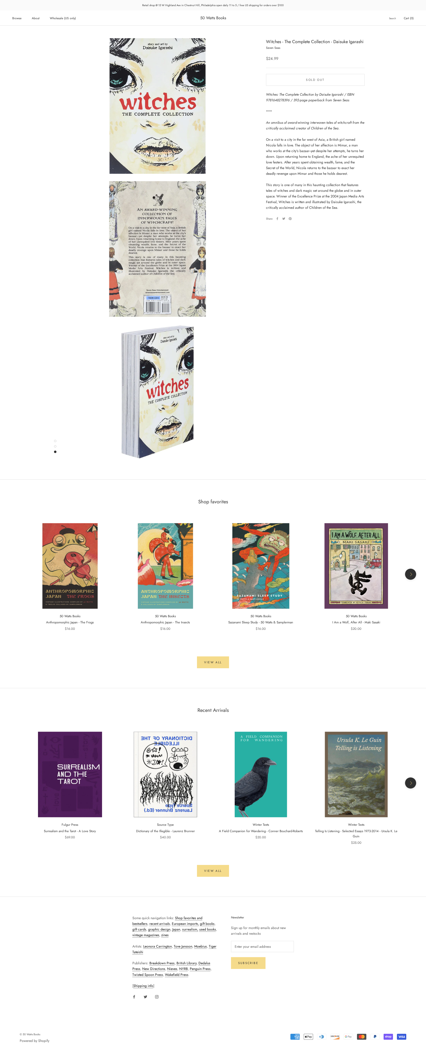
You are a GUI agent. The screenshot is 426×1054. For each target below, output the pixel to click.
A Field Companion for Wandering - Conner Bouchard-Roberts (261, 831)
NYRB (183, 968)
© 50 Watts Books (30, 1034)
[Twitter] (283, 218)
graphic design (159, 929)
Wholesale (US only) (63, 18)
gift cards (139, 929)
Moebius (200, 946)
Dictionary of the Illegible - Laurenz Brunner (165, 831)
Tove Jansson (183, 946)
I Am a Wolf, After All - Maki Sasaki (356, 622)
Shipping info (143, 985)
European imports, (185, 923)
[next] (410, 574)
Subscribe (248, 963)
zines (165, 934)
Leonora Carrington (157, 946)
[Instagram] (157, 996)
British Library (186, 963)
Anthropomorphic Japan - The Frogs (70, 622)
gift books (207, 923)
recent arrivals (159, 923)
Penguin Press (200, 968)
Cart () (409, 18)
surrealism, (190, 929)
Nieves (172, 968)
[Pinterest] (290, 218)
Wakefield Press (176, 974)
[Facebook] (277, 218)
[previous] (15, 574)
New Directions (153, 968)
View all (213, 662)
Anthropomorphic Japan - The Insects (165, 622)
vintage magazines (145, 934)
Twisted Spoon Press (147, 974)
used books (207, 929)
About (35, 18)
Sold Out (315, 79)
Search (392, 18)
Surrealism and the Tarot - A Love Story (70, 831)
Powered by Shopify (34, 1040)
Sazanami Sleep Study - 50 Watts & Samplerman (260, 622)
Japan (176, 929)
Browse (16, 18)
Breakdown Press (162, 963)
